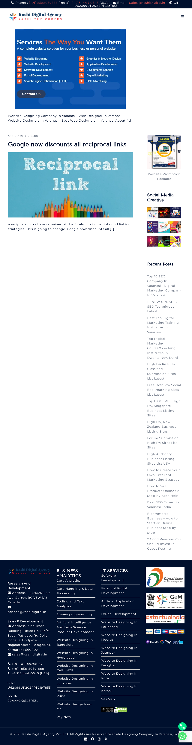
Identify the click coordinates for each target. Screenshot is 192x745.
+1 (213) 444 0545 (84, 2)
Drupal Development (118, 614)
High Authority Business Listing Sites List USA (161, 459)
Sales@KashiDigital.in (147, 2)
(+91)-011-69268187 (27, 664)
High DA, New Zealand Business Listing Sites (161, 426)
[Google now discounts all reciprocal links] (70, 184)
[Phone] (182, 726)
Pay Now (64, 717)
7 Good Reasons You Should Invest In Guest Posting (164, 544)
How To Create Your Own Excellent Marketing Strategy (163, 474)
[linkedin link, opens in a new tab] (85, 738)
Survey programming (74, 614)
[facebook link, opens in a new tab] (92, 738)
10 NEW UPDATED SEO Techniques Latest (162, 306)
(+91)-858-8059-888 (27, 668)
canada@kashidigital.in (27, 612)
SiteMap (108, 699)
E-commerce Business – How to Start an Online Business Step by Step (162, 523)
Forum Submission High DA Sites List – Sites (163, 442)
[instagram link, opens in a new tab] (99, 738)
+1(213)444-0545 (25, 673)
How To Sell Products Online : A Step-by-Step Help (163, 491)
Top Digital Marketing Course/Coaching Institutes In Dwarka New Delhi (162, 348)
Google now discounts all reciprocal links (67, 144)
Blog (34, 136)
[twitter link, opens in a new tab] (106, 738)
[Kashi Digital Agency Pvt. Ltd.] (35, 16)
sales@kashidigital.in (29, 654)
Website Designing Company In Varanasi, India (145, 734)
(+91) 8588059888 (43, 2)
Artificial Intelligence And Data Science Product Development (75, 627)
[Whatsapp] (182, 736)
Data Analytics (69, 580)
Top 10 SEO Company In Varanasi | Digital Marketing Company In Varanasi (164, 286)
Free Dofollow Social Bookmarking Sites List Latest (164, 389)
